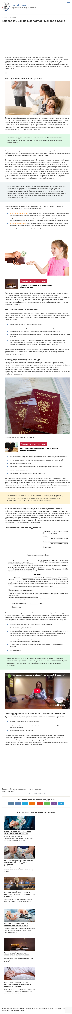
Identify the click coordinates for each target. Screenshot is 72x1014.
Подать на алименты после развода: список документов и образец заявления (17, 984)
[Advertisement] (37, 42)
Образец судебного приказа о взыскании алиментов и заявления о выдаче (19, 894)
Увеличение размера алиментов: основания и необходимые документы (18, 863)
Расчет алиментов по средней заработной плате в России (17, 832)
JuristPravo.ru (20, 5)
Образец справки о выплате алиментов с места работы (16, 924)
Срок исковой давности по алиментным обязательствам (17, 954)
